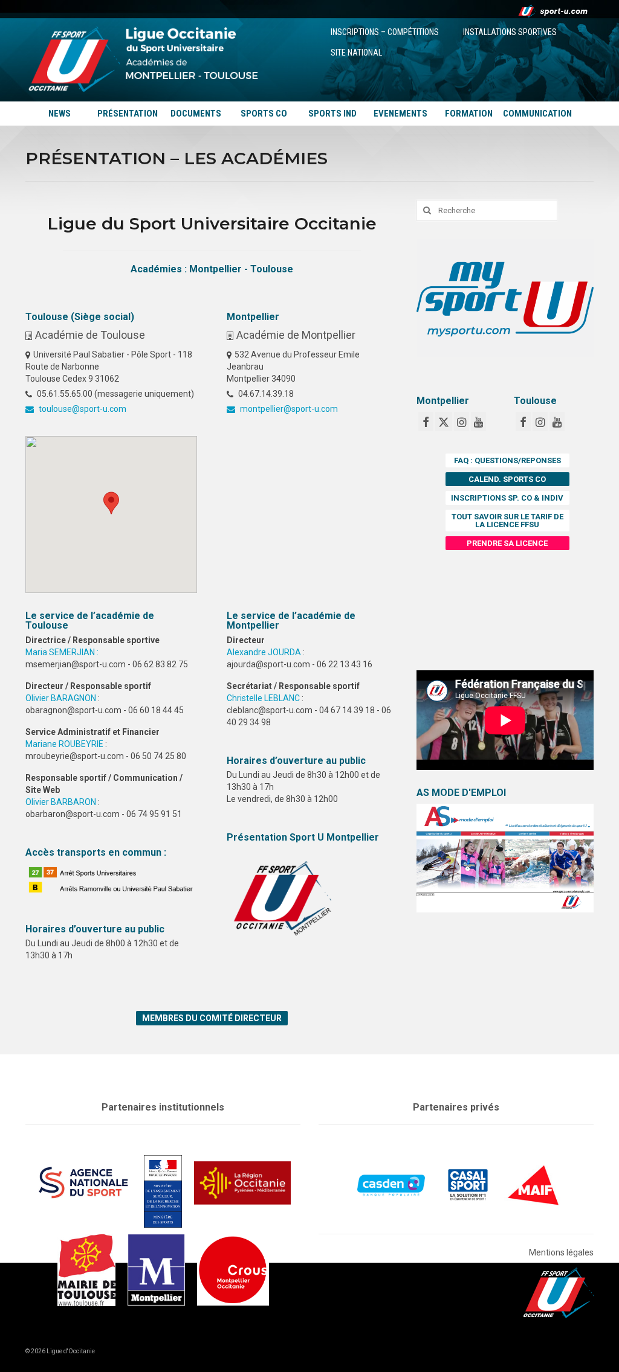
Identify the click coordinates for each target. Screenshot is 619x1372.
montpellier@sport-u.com (288, 409)
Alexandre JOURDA (264, 652)
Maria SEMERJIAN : (62, 652)
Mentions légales (561, 1252)
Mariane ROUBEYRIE (64, 744)
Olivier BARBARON (60, 802)
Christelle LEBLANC (263, 698)
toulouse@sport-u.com (81, 409)
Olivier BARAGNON (60, 698)
